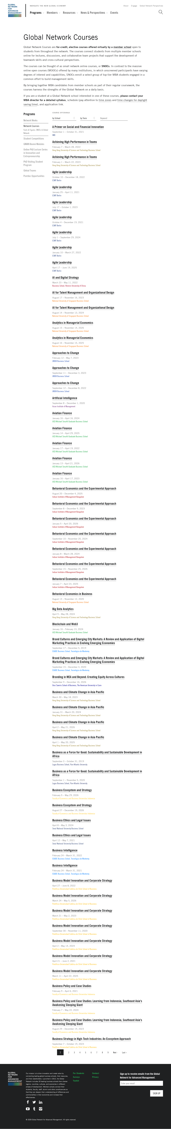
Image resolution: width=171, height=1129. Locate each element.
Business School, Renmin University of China (69, 285)
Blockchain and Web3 (65, 624)
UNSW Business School (60, 361)
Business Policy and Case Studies (71, 986)
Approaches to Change (65, 353)
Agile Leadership (62, 172)
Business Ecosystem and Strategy (72, 790)
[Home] (14, 10)
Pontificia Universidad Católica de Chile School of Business (74, 888)
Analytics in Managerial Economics (72, 323)
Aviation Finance (62, 413)
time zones (105, 100)
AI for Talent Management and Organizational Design (83, 292)
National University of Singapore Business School (70, 300)
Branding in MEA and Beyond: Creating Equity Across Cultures (88, 677)
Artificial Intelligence (64, 398)
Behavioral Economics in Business (72, 594)
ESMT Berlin (56, 180)
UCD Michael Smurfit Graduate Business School (70, 421)
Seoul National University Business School (67, 828)
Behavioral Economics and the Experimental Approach (84, 488)
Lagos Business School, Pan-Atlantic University (69, 764)
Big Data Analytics (62, 609)
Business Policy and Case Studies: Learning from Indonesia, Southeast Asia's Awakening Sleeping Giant (97, 1003)
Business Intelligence (64, 850)
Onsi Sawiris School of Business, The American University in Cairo (76, 685)
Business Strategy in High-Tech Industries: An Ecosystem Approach (91, 1039)
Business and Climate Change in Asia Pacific (78, 692)
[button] (160, 12)
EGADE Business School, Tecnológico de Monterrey (70, 651)
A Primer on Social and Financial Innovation (78, 127)
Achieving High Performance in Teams (74, 142)
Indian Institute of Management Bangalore (68, 496)
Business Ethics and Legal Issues (71, 820)
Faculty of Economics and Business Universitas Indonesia (73, 798)
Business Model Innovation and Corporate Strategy (82, 880)
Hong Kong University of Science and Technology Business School (76, 150)
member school (122, 47)
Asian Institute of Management (63, 406)
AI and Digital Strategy (65, 277)
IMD (53, 135)
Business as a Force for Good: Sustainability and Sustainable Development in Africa (97, 754)
